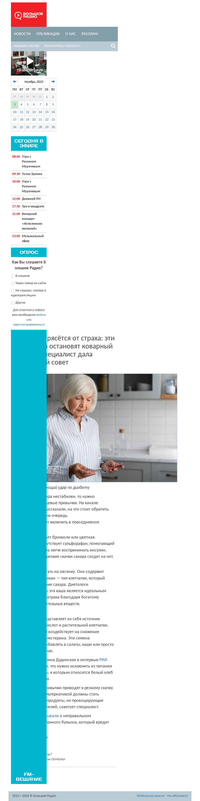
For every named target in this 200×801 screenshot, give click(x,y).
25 (21, 127)
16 (53, 112)
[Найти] (113, 46)
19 (27, 120)
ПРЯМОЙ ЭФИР (30, 71)
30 (33, 97)
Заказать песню (26, 46)
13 (34, 112)
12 (27, 112)
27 (14, 97)
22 (47, 120)
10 (14, 112)
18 (21, 120)
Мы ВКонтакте (177, 796)
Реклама (90, 34)
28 (21, 97)
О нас (70, 34)
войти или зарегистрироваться (29, 320)
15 (47, 112)
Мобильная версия (151, 796)
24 (14, 127)
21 (40, 120)
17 (14, 120)
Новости (22, 34)
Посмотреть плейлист (62, 46)
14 (40, 112)
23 (53, 120)
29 (27, 97)
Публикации (48, 34)
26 (27, 127)
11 (21, 112)
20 (34, 120)
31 (40, 97)
